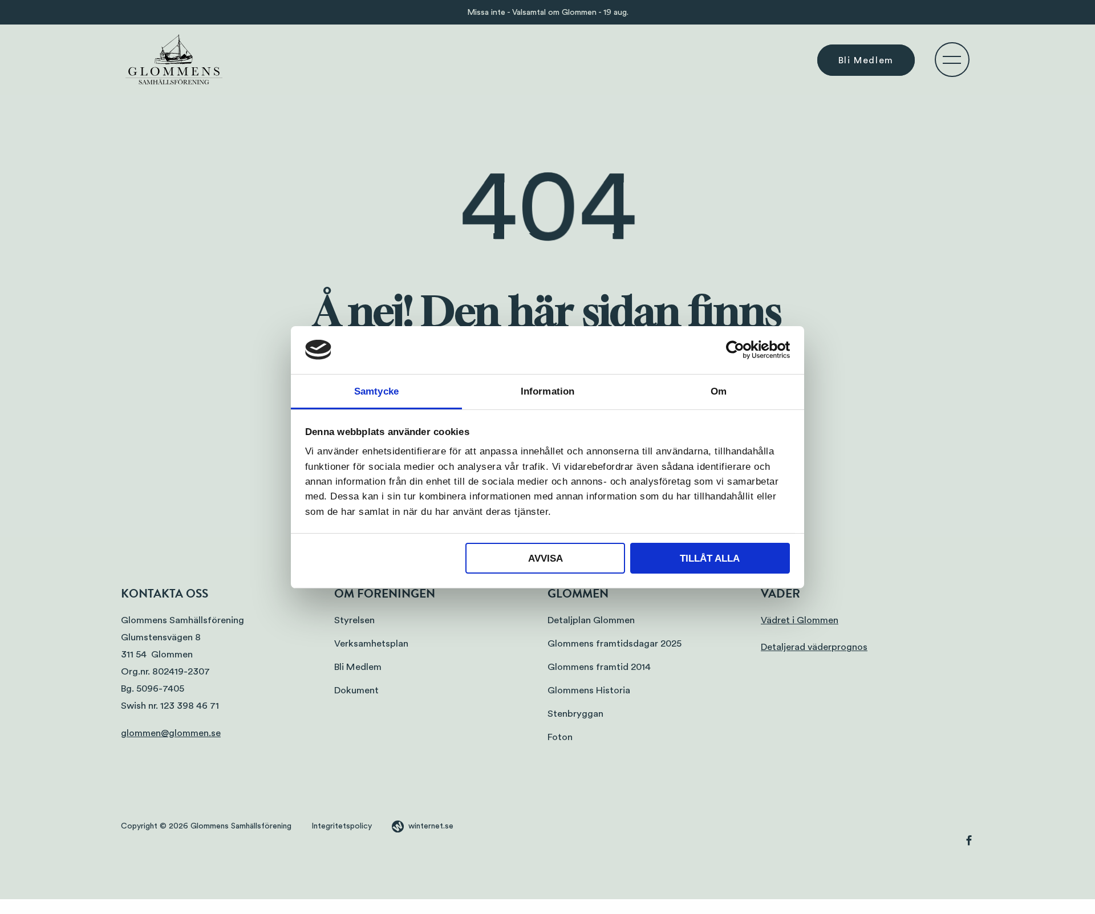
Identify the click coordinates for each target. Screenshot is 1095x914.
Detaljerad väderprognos (814, 647)
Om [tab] (719, 390)
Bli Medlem (866, 59)
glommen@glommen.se (171, 733)
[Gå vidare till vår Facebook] (969, 842)
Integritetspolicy (341, 826)
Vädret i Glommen (799, 620)
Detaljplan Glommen (591, 620)
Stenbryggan (575, 713)
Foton (560, 737)
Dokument (356, 690)
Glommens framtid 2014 (599, 667)
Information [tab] (547, 390)
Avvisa (545, 558)
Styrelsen (354, 620)
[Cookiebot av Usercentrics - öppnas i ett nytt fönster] (740, 349)
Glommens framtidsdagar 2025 (615, 643)
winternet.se (430, 826)
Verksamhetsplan (371, 643)
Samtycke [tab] (376, 390)
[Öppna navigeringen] (952, 59)
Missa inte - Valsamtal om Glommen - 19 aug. (547, 12)
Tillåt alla (710, 558)
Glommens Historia (589, 690)
